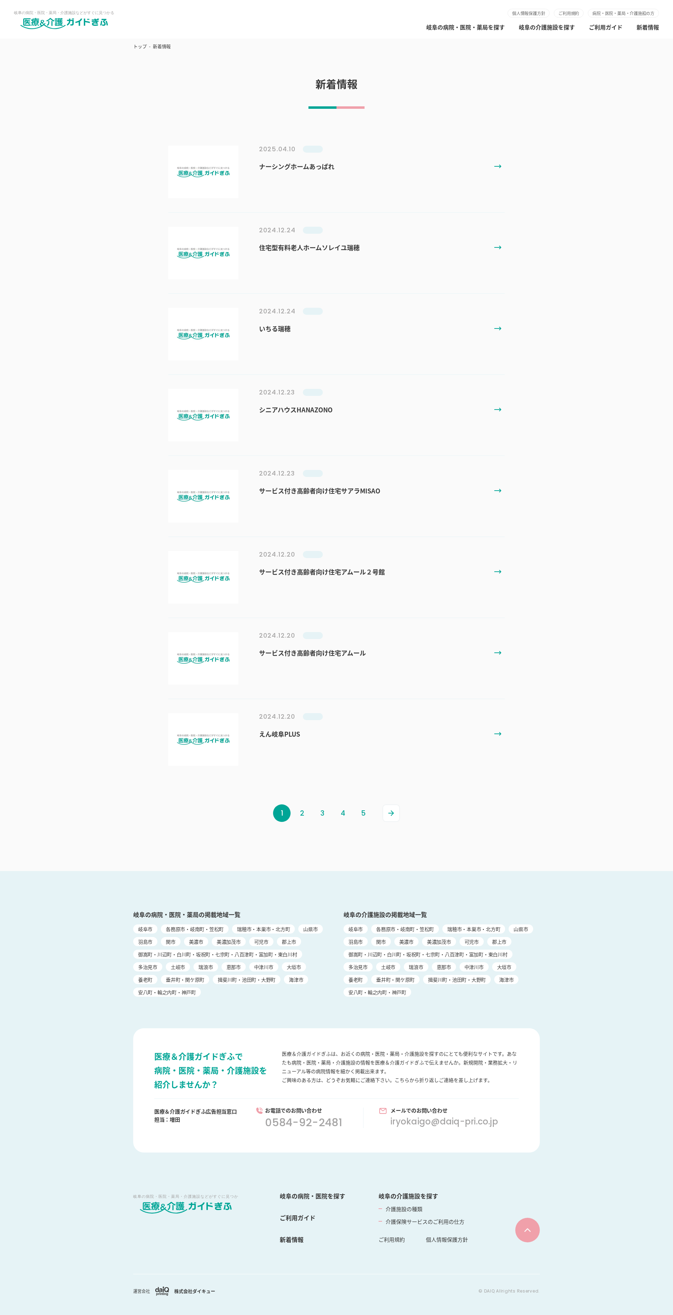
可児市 (261, 941)
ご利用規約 (568, 13)
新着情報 (648, 27)
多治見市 (147, 966)
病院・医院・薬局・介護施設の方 (623, 13)
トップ (140, 46)
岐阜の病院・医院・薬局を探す (465, 27)
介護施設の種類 (404, 1208)
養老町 (145, 979)
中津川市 (263, 966)
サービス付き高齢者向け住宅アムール (312, 652)
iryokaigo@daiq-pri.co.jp (444, 1121)
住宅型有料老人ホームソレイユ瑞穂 (309, 247)
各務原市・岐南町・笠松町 (195, 928)
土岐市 (178, 966)
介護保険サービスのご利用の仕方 (425, 1221)
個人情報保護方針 (528, 13)
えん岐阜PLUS (279, 733)
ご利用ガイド (606, 27)
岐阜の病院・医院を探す (312, 1195)
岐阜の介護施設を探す (547, 27)
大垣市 (294, 966)
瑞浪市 (205, 966)
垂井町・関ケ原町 (185, 979)
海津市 (296, 979)
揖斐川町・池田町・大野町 (247, 979)
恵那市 (233, 966)
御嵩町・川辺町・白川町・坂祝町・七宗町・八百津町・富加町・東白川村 (217, 954)
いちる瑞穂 (275, 328)
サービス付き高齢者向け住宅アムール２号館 (322, 571)
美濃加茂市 (229, 941)
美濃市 (196, 941)
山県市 (310, 928)
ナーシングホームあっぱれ (296, 166)
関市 (171, 941)
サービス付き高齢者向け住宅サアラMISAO (319, 490)
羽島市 (145, 941)
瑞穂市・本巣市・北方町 (263, 928)
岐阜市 (145, 928)
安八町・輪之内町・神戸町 (167, 992)
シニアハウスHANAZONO (296, 409)
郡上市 (289, 941)
